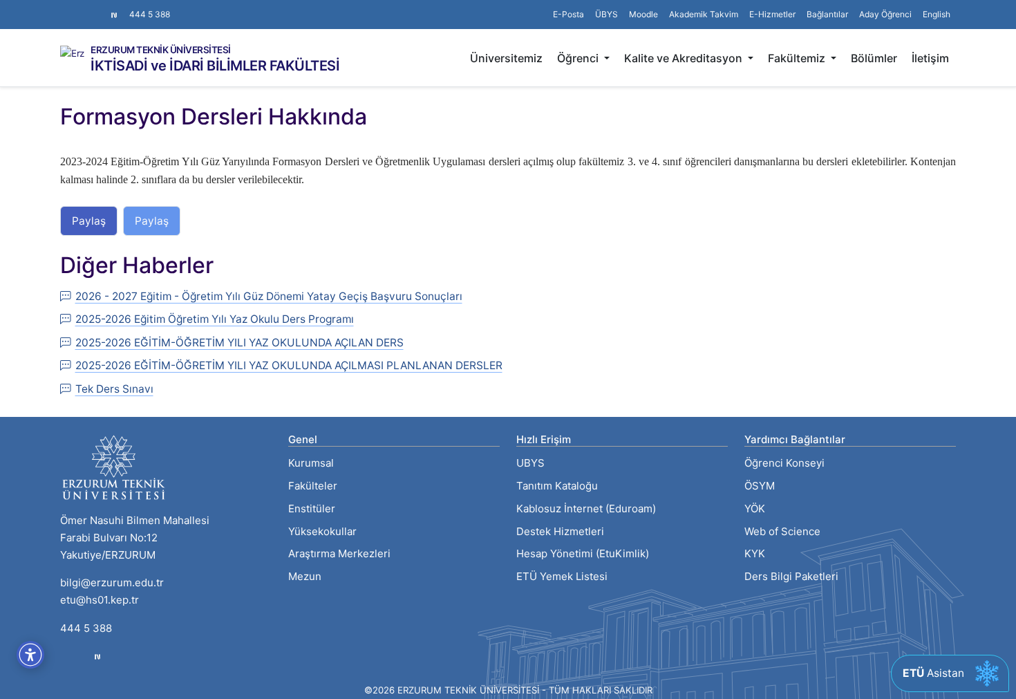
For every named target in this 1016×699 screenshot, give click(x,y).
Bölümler (874, 58)
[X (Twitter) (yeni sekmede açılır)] (76, 7)
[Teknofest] (97, 656)
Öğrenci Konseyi (784, 462)
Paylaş (89, 220)
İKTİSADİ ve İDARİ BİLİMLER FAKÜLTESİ (215, 66)
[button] (827, 14)
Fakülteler (312, 485)
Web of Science (782, 531)
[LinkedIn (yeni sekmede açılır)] (87, 7)
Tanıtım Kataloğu (557, 485)
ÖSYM (759, 485)
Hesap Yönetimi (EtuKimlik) (582, 553)
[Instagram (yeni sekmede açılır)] (65, 7)
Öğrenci (579, 58)
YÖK (754, 508)
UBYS (530, 462)
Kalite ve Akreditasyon (684, 58)
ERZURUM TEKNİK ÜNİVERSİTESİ (161, 50)
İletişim (930, 58)
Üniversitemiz (506, 58)
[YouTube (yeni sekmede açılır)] (98, 7)
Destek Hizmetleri (560, 531)
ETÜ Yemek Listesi (562, 576)
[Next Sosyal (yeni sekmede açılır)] (114, 14)
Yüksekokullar (322, 531)
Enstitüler (311, 508)
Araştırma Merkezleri (339, 553)
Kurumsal (311, 462)
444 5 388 (149, 14)
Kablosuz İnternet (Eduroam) (586, 508)
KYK (754, 553)
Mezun (304, 576)
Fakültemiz (798, 58)
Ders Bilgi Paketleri (791, 576)
